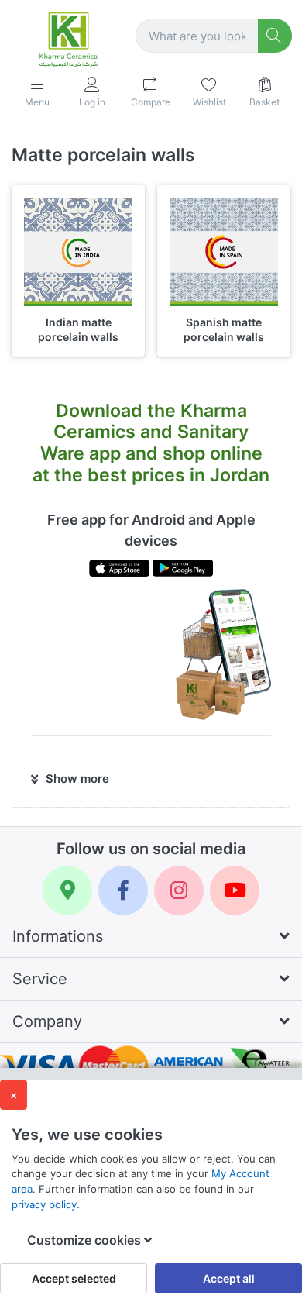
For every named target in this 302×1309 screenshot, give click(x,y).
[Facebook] (123, 890)
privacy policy (44, 1204)
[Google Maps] (67, 890)
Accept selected (74, 1278)
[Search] (275, 36)
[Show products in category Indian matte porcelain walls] (78, 252)
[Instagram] (179, 890)
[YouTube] (234, 890)
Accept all (229, 1278)
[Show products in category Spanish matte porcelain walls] (224, 252)
